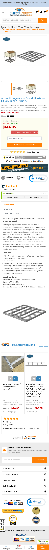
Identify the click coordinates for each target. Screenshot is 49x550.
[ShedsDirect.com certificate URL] (24, 437)
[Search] (42, 20)
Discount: (14, 121)
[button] (2, 525)
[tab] (24, 204)
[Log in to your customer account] (41, 12)
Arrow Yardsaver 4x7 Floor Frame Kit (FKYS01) (12, 386)
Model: (4, 116)
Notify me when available (24, 145)
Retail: (5, 121)
